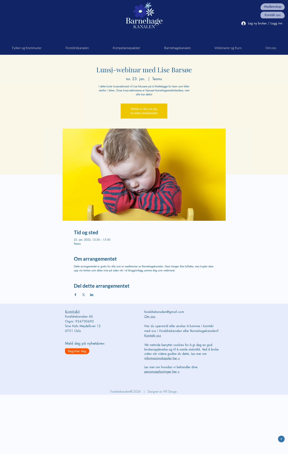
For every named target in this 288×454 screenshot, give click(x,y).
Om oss (149, 316)
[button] (27, 47)
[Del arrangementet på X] (83, 294)
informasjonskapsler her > (162, 358)
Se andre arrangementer (144, 113)
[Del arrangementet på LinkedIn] (91, 294)
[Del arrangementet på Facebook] (75, 294)
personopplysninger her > (162, 372)
